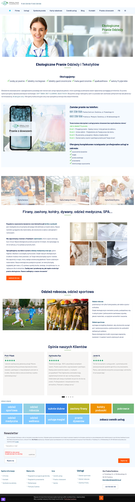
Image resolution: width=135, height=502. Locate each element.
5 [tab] (72, 396)
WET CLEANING (51, 94)
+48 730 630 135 (110, 487)
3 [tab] (68, 396)
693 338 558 (37, 4)
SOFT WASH (40, 94)
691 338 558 (27, 4)
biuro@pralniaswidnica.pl (112, 480)
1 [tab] (63, 396)
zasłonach (38, 239)
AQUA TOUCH (62, 94)
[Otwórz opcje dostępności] (3, 499)
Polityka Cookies (70, 499)
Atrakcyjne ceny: (18, 96)
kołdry (47, 224)
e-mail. (17, 441)
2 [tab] (66, 396)
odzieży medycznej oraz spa (41, 251)
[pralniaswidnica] (10, 4)
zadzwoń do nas (14, 278)
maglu (19, 259)
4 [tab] (70, 396)
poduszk (54, 224)
